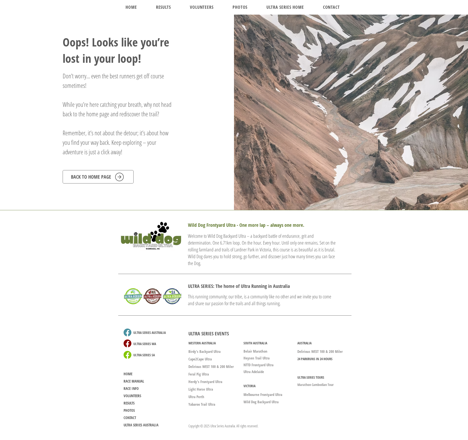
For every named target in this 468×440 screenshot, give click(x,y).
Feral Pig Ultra (198, 374)
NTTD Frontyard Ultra (258, 364)
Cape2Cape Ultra (200, 359)
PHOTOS (129, 410)
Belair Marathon (255, 351)
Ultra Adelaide (254, 371)
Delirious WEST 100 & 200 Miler (211, 366)
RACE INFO (131, 388)
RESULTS (129, 403)
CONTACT (130, 417)
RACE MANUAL (134, 381)
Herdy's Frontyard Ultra (205, 381)
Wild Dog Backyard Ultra (261, 401)
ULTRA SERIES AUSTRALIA (141, 424)
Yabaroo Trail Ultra (201, 404)
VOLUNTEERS (132, 395)
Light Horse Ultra (200, 389)
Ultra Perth (196, 396)
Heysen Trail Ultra (257, 358)
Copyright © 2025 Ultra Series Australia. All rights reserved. (223, 425)
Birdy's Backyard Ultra (204, 351)
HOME (128, 373)
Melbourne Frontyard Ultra (263, 394)
